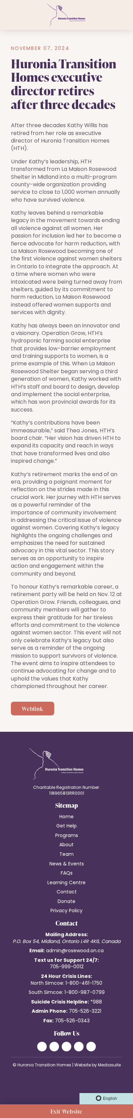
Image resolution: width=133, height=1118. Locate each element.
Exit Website (66, 1111)
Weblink (32, 709)
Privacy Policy (66, 911)
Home (66, 817)
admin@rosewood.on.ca (75, 951)
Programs (66, 835)
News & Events (66, 864)
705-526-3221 (85, 1011)
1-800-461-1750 (83, 983)
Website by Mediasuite (97, 1065)
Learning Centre (66, 883)
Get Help (66, 826)
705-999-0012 (67, 967)
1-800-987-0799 (84, 992)
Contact (67, 892)
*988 (96, 1002)
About (66, 845)
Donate (66, 901)
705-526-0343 (72, 1021)
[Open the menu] (6, 15)
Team (66, 854)
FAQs (67, 873)
